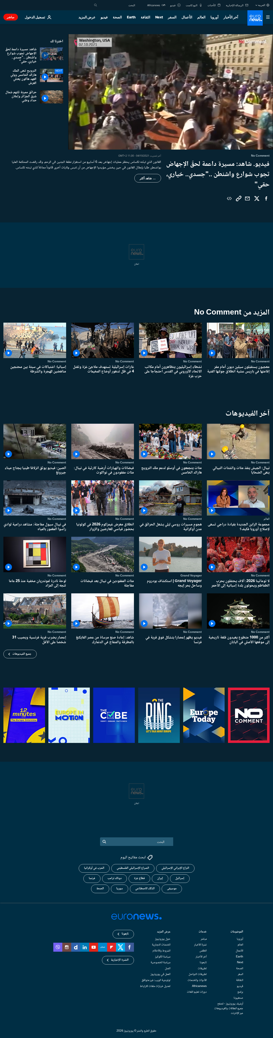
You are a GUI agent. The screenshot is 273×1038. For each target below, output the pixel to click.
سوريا (119, 888)
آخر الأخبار (231, 17)
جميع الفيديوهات (21, 654)
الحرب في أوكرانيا (94, 868)
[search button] (95, 5)
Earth (131, 17)
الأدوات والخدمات (197, 980)
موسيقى (172, 888)
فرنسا (92, 878)
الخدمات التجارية (161, 945)
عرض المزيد (163, 932)
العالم (201, 17)
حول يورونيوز (162, 939)
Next (159, 17)
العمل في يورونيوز (160, 974)
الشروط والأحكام (161, 950)
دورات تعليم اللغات (197, 992)
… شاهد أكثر (148, 178)
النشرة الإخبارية (120, 960)
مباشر (11, 17)
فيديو (104, 17)
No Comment (260, 361)
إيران (160, 878)
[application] (170, 92)
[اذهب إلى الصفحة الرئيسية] (255, 18)
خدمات (203, 932)
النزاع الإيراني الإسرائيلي (175, 868)
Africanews (199, 986)
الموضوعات (236, 932)
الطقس (203, 950)
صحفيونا (238, 998)
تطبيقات (202, 968)
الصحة (117, 17)
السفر (172, 17)
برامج (240, 992)
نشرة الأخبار (200, 945)
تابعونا (203, 962)
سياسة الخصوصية (160, 962)
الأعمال (187, 17)
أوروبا (214, 17)
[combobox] (117, 5)
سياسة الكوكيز (162, 956)
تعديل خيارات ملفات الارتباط (155, 986)
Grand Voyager (191, 575)
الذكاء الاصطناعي (145, 888)
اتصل (167, 968)
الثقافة (145, 17)
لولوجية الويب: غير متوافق (156, 980)
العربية (261, 5)
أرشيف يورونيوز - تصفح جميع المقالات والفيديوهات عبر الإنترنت (228, 1008)
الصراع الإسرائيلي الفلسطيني (133, 868)
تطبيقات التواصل (198, 974)
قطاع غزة (139, 878)
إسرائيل (179, 878)
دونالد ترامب (114, 878)
